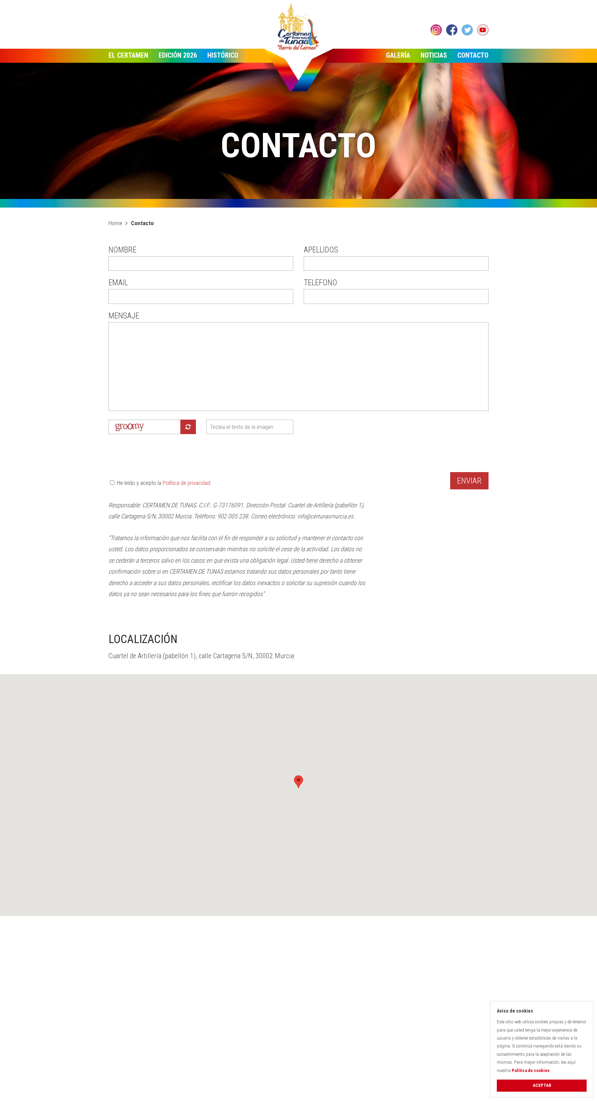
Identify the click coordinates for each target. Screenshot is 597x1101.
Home (115, 223)
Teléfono (320, 283)
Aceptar (542, 1085)
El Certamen (128, 55)
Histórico (222, 55)
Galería (398, 55)
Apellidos (321, 250)
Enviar (469, 481)
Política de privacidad (186, 482)
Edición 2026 (178, 55)
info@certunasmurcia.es (325, 516)
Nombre (122, 250)
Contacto (473, 55)
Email (118, 283)
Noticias (433, 55)
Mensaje (123, 316)
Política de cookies (531, 1070)
